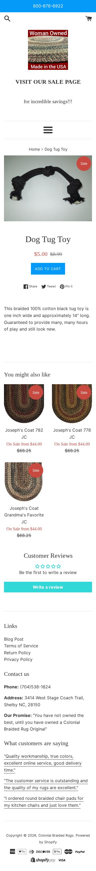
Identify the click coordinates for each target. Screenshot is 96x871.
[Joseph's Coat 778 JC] (72, 404)
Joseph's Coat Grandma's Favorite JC (24, 514)
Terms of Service (21, 645)
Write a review (48, 587)
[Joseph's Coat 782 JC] (24, 404)
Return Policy (17, 652)
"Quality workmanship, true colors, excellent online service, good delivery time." (43, 762)
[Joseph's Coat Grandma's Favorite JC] (24, 482)
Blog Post (13, 639)
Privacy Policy (18, 659)
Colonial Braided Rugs (56, 835)
